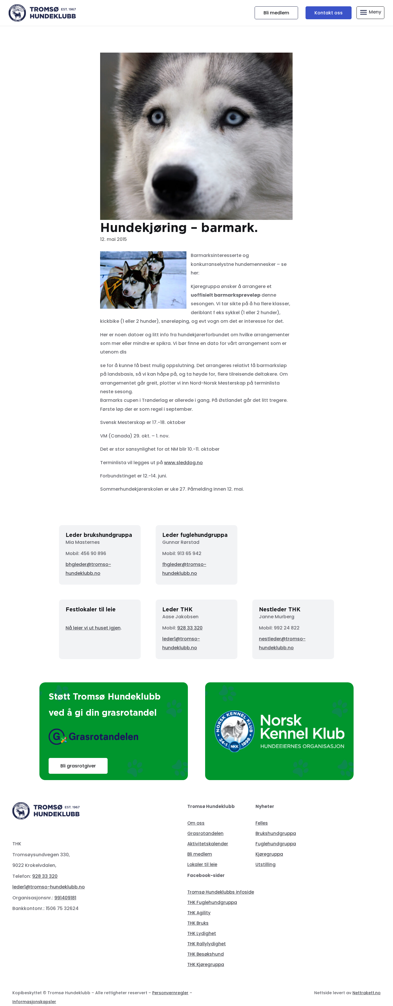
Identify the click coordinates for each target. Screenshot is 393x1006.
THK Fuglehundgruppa (212, 902)
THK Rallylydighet (206, 944)
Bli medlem (276, 12)
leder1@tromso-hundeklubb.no (48, 887)
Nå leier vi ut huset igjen (93, 628)
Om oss (196, 823)
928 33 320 (190, 628)
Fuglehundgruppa (275, 844)
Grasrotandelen (205, 833)
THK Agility (199, 913)
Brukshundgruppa (275, 833)
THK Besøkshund (205, 954)
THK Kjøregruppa (205, 964)
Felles (261, 823)
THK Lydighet (201, 933)
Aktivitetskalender (207, 844)
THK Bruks (198, 923)
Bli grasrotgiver (78, 766)
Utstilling (265, 864)
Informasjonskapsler (34, 1002)
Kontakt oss (328, 12)
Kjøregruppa (269, 854)
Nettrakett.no (366, 993)
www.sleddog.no (183, 462)
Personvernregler (170, 993)
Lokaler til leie (202, 864)
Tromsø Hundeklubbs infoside (220, 892)
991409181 (65, 897)
